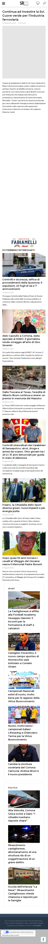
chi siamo (37, 925)
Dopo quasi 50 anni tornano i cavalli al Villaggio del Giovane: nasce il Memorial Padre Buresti (22, 561)
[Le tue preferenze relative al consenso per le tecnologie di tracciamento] (43, 939)
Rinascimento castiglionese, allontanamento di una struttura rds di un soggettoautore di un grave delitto (22, 854)
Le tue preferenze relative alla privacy (21, 932)
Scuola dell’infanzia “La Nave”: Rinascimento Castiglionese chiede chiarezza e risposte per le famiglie (23, 893)
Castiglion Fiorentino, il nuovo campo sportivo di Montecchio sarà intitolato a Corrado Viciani (23, 660)
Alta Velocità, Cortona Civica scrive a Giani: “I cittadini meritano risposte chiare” (21, 815)
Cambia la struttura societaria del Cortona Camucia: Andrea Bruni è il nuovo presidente (23, 769)
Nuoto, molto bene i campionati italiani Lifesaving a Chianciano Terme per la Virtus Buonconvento (22, 732)
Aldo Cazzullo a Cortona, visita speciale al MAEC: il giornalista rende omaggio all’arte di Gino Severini (21, 340)
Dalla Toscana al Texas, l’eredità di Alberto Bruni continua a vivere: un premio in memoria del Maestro (23, 395)
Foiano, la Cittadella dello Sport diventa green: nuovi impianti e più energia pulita (23, 508)
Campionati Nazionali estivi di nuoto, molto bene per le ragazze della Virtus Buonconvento (23, 696)
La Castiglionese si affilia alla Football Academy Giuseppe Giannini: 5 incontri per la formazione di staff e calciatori (23, 620)
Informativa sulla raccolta (10, 935)
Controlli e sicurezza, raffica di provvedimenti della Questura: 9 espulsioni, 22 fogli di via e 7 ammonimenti (22, 284)
